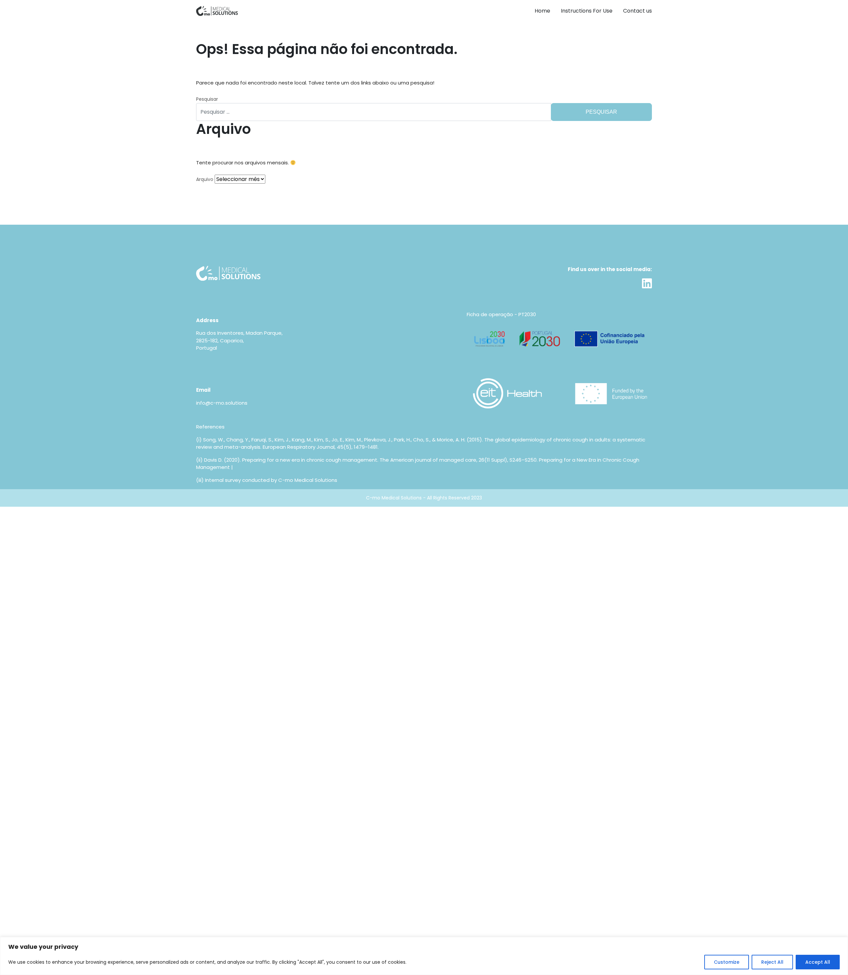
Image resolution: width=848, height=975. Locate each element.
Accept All (817, 962)
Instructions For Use (586, 11)
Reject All (772, 962)
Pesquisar (207, 99)
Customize (726, 962)
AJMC (241, 467)
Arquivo (204, 179)
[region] (424, 956)
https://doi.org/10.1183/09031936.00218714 (430, 446)
